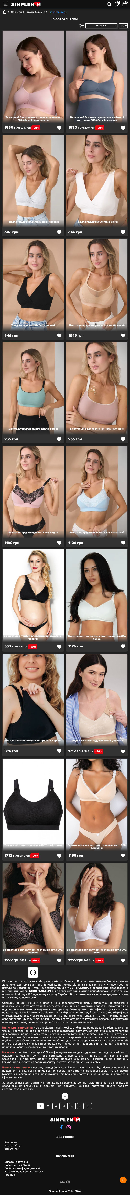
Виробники (11, 1148)
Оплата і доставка (16, 1161)
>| (88, 1106)
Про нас (9, 1174)
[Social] (123, 1180)
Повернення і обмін (17, 1165)
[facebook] (61, 1127)
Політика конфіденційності (22, 1168)
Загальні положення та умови (23, 1171)
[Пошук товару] (109, 4)
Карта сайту (12, 1145)
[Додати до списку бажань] (59, 127)
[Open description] (65, 1096)
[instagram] (68, 1127)
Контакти (10, 1142)
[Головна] (4, 13)
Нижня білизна (35, 12)
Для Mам (16, 12)
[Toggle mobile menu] (5, 4)
